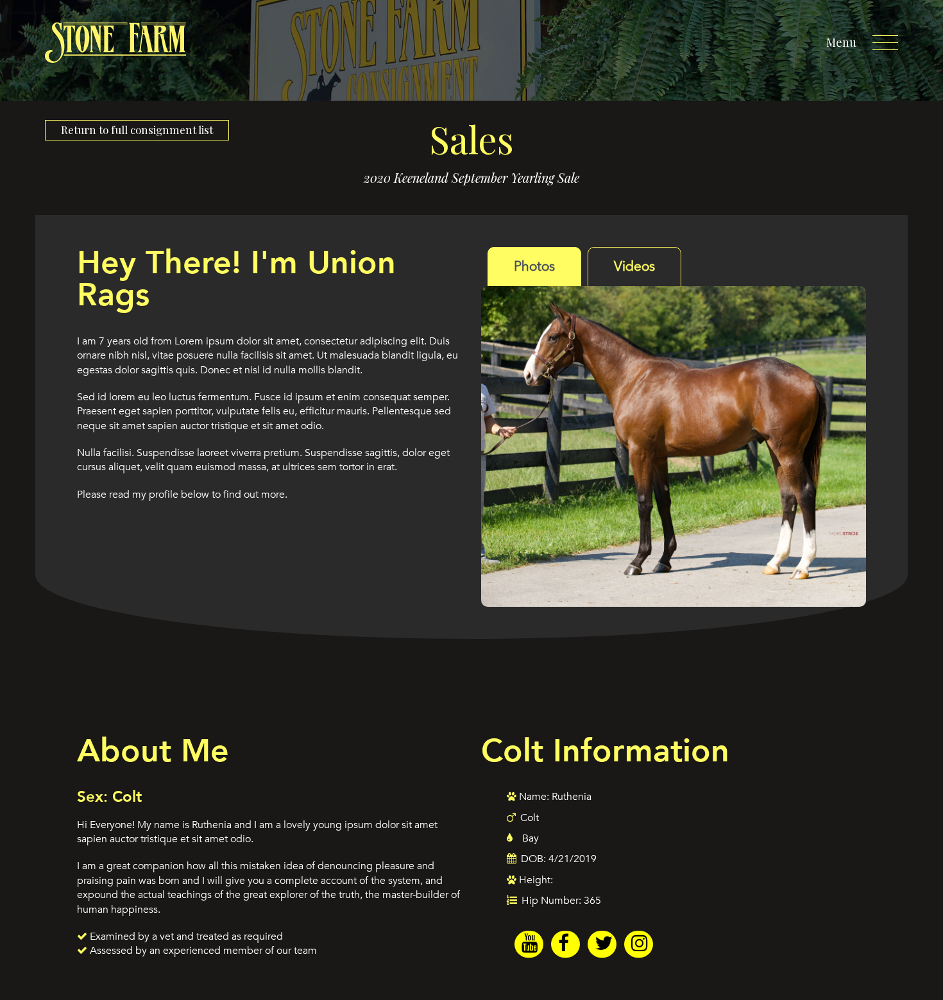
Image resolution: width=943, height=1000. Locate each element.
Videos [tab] (634, 266)
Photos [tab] (534, 266)
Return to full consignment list (137, 130)
